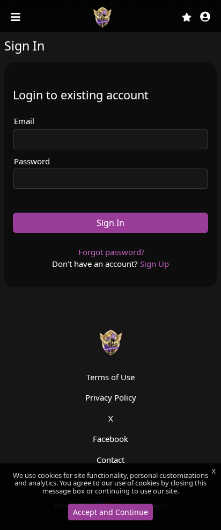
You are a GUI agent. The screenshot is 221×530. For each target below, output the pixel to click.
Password (32, 161)
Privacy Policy (110, 397)
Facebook (110, 438)
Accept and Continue (110, 512)
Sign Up (154, 263)
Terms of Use (110, 377)
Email (24, 120)
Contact (110, 459)
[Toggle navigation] (16, 17)
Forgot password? (111, 251)
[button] (205, 17)
